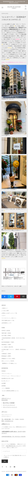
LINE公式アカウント (6, 398)
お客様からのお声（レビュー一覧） (10, 313)
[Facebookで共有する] (5, 296)
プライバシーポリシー (7, 373)
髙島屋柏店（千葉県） (7, 344)
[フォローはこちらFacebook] (2, 467)
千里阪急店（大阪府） (7, 353)
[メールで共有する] (23, 296)
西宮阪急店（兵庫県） (7, 356)
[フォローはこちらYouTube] (14, 467)
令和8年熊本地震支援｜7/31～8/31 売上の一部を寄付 (14, 436)
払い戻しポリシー (6, 380)
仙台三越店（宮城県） (7, 335)
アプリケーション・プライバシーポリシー (11, 376)
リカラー (4, 315)
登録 (5, 461)
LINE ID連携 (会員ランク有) (8, 320)
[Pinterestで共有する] (17, 296)
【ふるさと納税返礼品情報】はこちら (10, 390)
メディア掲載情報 (6, 388)
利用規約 (4, 371)
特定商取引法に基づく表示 (8, 378)
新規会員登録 (5, 400)
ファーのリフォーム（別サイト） (9, 318)
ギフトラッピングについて (9, 405)
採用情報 (4, 385)
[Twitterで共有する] (11, 296)
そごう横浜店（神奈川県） (8, 347)
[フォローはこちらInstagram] (10, 467)
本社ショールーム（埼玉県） (8, 361)
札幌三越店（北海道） (7, 333)
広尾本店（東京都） (6, 330)
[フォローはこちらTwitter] (6, 467)
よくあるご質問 (5, 310)
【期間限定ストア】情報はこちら (9, 363)
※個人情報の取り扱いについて (13, 445)
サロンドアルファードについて (10, 407)
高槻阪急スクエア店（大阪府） (9, 358)
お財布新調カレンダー (7, 323)
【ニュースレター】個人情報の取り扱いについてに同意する (15, 456)
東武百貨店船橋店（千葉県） (8, 342)
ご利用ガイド (5, 308)
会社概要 (4, 383)
